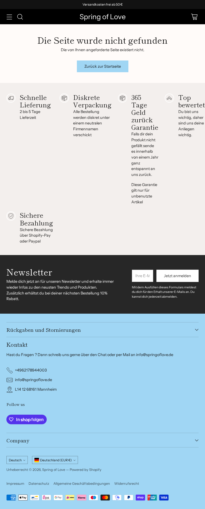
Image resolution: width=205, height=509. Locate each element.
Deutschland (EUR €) (56, 460)
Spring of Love (53, 470)
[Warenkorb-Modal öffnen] (194, 16)
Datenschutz (39, 484)
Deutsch (15, 460)
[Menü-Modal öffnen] (9, 16)
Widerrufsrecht (126, 484)
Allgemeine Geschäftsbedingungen (81, 484)
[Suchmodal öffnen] (19, 16)
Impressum (15, 484)
